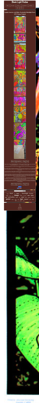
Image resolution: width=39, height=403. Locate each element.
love (16, 200)
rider (18, 199)
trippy (13, 199)
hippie (8, 193)
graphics (21, 200)
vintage (16, 195)
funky (6, 197)
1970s (21, 195)
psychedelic (11, 197)
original (26, 199)
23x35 (16, 199)
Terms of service (20, 208)
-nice (19, 197)
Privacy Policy (20, 207)
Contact (20, 205)
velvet (22, 197)
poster (8, 199)
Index (20, 204)
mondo (24, 200)
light (21, 199)
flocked (31, 193)
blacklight (25, 193)
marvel (33, 197)
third (17, 193)
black (11, 193)
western (30, 199)
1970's (32, 195)
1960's (26, 197)
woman (7, 195)
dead (33, 199)
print (17, 197)
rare (28, 195)
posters (29, 197)
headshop (24, 195)
